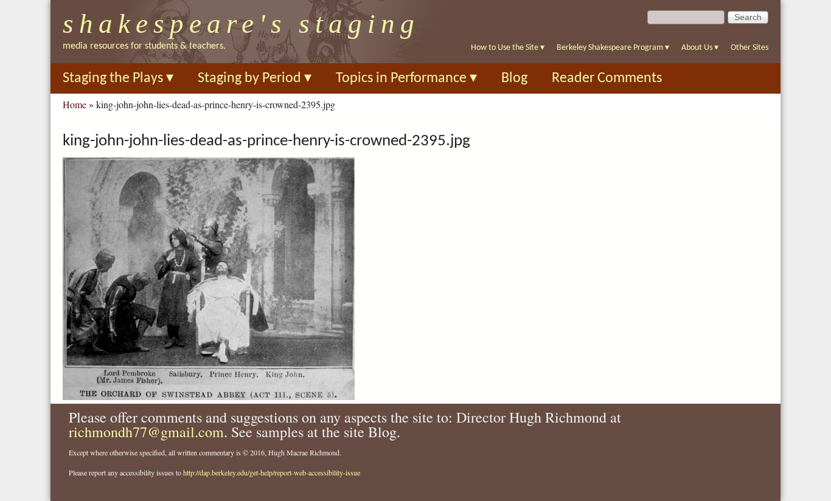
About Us (699, 48)
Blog (514, 78)
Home (74, 104)
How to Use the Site (507, 48)
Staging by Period (254, 78)
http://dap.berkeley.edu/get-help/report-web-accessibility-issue (271, 472)
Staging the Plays (118, 78)
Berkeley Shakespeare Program (613, 48)
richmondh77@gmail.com (146, 431)
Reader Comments (607, 78)
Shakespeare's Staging (241, 24)
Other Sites (749, 48)
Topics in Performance (406, 78)
